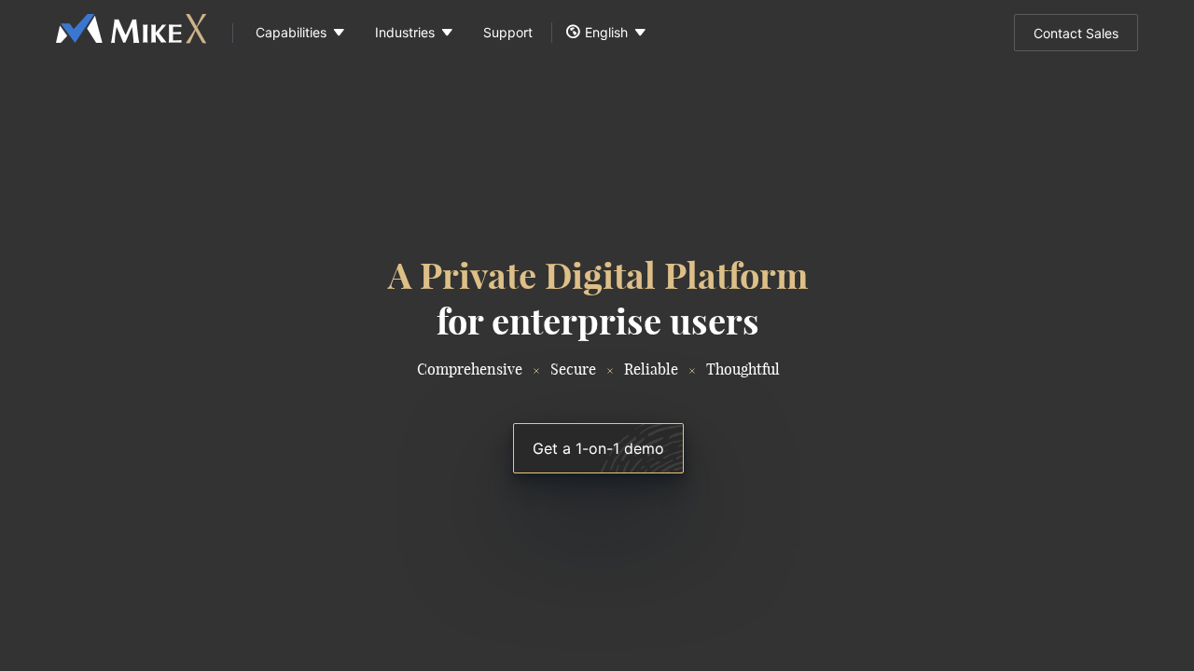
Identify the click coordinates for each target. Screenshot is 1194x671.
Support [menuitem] (508, 32)
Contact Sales (1076, 33)
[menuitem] (296, 32)
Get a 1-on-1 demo (598, 448)
